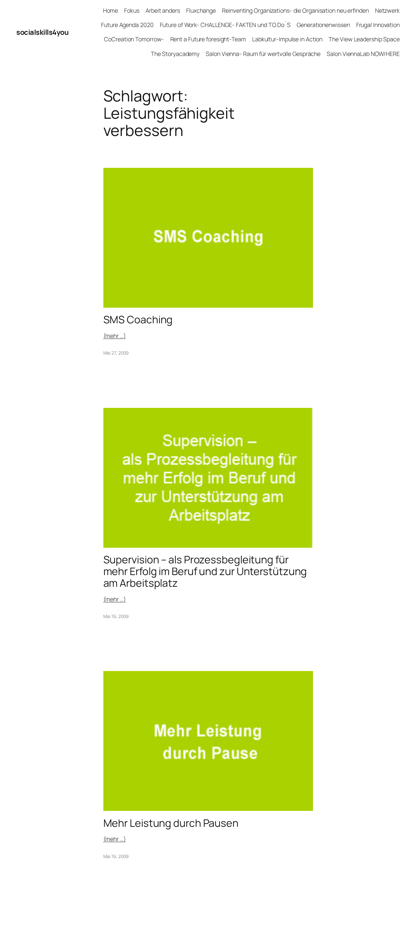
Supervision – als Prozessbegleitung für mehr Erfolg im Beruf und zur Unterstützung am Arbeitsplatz (205, 571)
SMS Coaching (138, 320)
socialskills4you (42, 32)
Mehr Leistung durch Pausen (171, 823)
